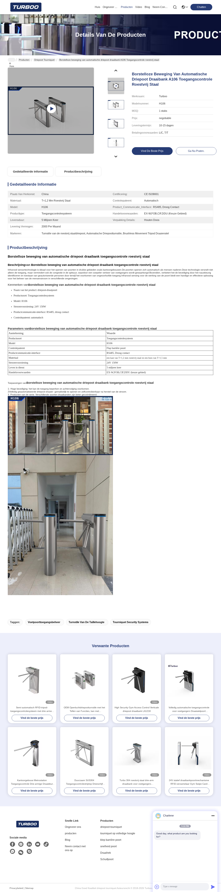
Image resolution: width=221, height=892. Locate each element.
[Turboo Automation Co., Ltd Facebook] (12, 844)
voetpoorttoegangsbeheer (44, 622)
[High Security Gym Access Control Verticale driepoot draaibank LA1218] (136, 680)
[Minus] (213, 816)
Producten (24, 60)
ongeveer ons (110, 7)
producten (127, 7)
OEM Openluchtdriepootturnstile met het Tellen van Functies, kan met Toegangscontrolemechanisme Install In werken (84, 709)
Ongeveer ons (73, 827)
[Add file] (157, 886)
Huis (97, 7)
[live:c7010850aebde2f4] (29, 851)
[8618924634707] (12, 851)
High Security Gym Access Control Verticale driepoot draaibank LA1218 (137, 709)
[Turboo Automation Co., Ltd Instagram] (21, 844)
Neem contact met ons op (75, 848)
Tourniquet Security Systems (130, 622)
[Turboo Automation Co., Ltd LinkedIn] (29, 844)
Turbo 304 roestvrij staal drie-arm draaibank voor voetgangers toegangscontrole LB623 (137, 782)
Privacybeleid (16, 888)
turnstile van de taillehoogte (86, 622)
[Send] (212, 886)
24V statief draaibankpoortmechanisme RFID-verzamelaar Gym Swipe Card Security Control (189, 782)
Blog (67, 839)
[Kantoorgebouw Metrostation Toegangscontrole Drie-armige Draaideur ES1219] (32, 752)
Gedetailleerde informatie (30, 171)
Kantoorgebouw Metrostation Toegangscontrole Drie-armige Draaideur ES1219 (32, 782)
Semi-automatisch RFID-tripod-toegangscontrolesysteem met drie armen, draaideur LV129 (32, 709)
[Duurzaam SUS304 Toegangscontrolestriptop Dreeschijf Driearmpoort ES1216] (84, 752)
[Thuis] (27, 824)
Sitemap (29, 888)
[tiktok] (46, 844)
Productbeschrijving (78, 171)
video (138, 7)
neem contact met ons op (160, 7)
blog (147, 7)
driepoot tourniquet (44, 60)
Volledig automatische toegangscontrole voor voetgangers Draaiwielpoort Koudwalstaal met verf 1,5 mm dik (189, 709)
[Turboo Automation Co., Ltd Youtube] (38, 844)
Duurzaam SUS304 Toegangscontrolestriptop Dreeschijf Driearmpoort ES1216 (84, 782)
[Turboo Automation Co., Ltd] (25, 7)
